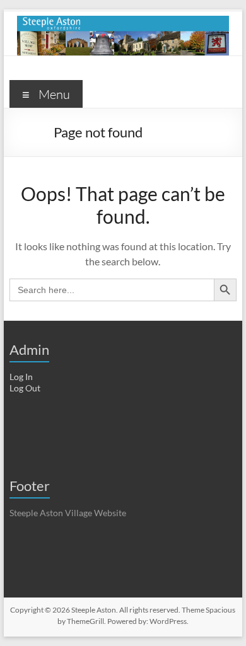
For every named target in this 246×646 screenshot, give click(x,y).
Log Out (24, 388)
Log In (21, 376)
